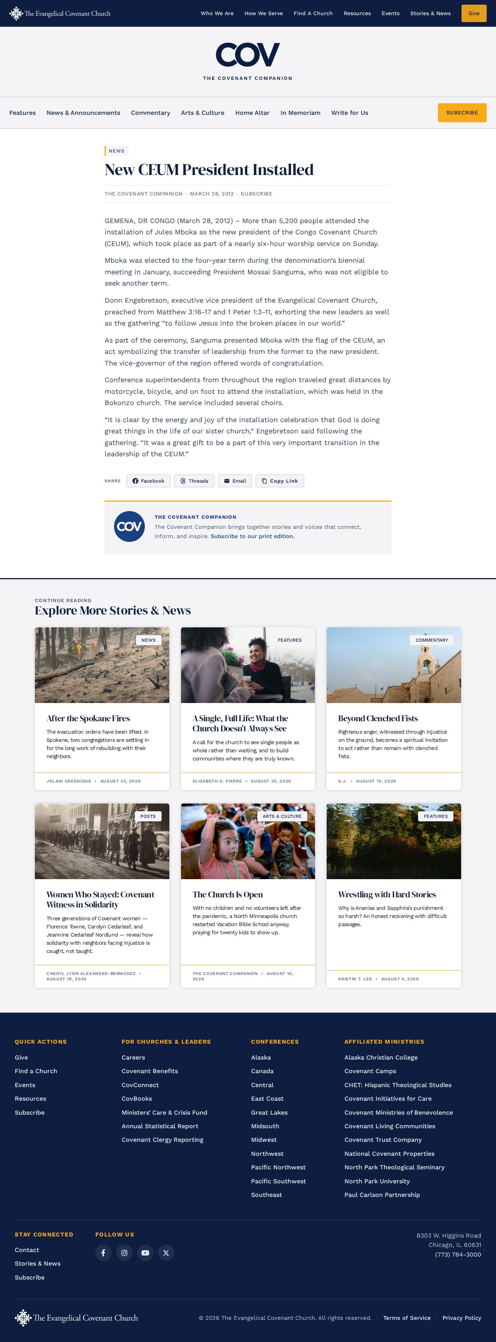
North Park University (377, 1181)
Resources (357, 13)
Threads (198, 481)
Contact (27, 1250)
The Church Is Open (228, 894)
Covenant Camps (370, 1071)
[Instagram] (124, 1253)
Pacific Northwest (278, 1167)
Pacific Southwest (278, 1181)
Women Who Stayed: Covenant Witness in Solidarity (100, 899)
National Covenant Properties (389, 1153)
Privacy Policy (462, 1317)
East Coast (267, 1098)
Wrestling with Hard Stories (387, 894)
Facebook (153, 481)
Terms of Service (407, 1317)
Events (391, 13)
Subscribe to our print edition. (252, 536)
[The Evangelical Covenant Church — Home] (59, 14)
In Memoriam (300, 112)
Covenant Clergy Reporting (162, 1139)
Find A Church (313, 13)
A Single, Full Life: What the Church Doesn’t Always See (240, 723)
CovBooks (137, 1098)
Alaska (261, 1057)
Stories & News (430, 13)
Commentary (150, 112)
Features (22, 112)
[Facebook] (103, 1253)
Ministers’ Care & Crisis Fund (164, 1112)
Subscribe (30, 1112)
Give (474, 13)
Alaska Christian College (381, 1057)
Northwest (267, 1153)
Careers (133, 1057)
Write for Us (349, 112)
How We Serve (264, 13)
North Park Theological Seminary (394, 1167)
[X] (166, 1253)
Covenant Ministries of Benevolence (398, 1112)
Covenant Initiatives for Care (388, 1098)
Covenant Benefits (150, 1071)
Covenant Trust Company (383, 1139)
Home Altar (252, 112)
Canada (262, 1071)
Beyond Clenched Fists (378, 718)
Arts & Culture (202, 112)
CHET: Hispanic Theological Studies (397, 1085)
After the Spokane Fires (88, 718)
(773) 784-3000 (458, 1254)
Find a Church (36, 1071)
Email (239, 481)
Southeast (266, 1194)
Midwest (264, 1139)
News (117, 151)
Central (262, 1085)
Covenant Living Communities (389, 1126)
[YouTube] (145, 1253)
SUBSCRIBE (462, 112)
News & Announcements (83, 112)
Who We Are (217, 13)
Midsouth (265, 1126)
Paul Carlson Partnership (382, 1194)
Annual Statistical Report (160, 1126)
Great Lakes (269, 1112)
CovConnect (140, 1085)
